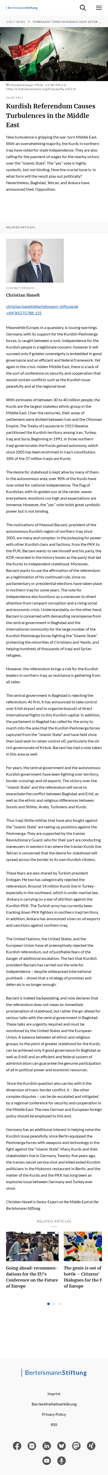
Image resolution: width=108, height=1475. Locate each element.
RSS (54, 1424)
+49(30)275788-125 (24, 312)
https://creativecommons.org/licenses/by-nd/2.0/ (41, 89)
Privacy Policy (54, 1414)
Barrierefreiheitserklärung (54, 1403)
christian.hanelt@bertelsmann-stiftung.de (42, 306)
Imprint (54, 1393)
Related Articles (20, 227)
